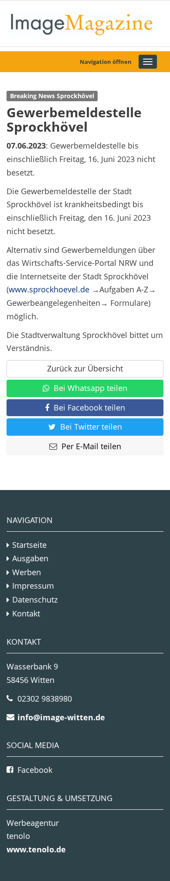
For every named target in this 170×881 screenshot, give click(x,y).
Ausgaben (30, 558)
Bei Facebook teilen (89, 407)
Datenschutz (35, 599)
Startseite (29, 545)
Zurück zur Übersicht (85, 368)
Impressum (33, 585)
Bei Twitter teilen (91, 426)
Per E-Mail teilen (91, 446)
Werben (26, 572)
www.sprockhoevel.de (49, 289)
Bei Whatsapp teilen (90, 388)
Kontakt (26, 613)
